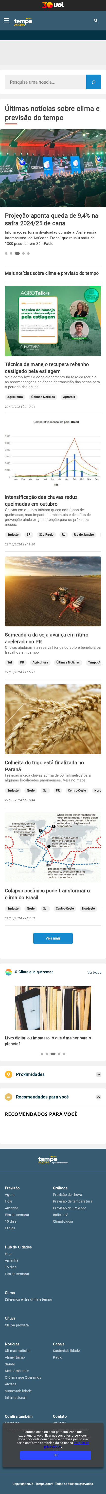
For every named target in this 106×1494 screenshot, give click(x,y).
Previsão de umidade (69, 1208)
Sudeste (12, 534)
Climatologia (63, 1221)
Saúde (10, 1364)
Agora (10, 1195)
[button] (6, 253)
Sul (9, 662)
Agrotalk (69, 397)
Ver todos (94, 972)
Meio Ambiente (17, 1371)
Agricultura (15, 397)
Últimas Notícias (43, 397)
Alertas (10, 1384)
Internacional (15, 1398)
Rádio (57, 1357)
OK (55, 1455)
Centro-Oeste (77, 790)
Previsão (12, 1188)
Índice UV (60, 1215)
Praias (10, 1228)
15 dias (11, 1221)
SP (29, 534)
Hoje (8, 1201)
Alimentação (15, 1357)
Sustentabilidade (18, 1391)
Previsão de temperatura (72, 1201)
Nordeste (88, 908)
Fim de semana (17, 1215)
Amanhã (11, 1208)
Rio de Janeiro (84, 534)
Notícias (12, 1344)
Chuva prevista (17, 1325)
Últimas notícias (18, 1351)
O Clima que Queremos (23, 1377)
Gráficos (60, 1188)
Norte (31, 790)
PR (22, 662)
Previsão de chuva (67, 1195)
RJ (64, 534)
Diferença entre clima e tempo (28, 1299)
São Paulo (46, 534)
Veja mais (53, 938)
